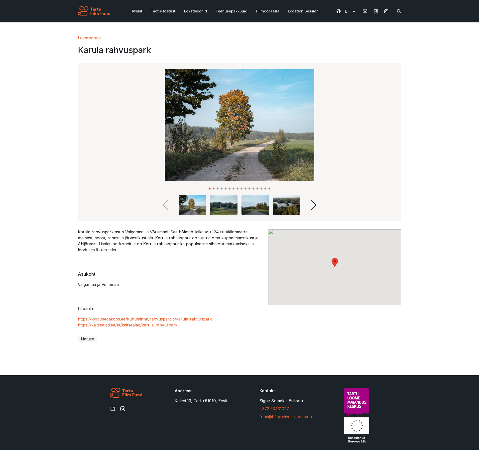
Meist (137, 11)
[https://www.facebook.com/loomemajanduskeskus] (376, 12)
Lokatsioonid (195, 11)
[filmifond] (94, 11)
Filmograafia (267, 11)
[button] (210, 189)
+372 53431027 (274, 408)
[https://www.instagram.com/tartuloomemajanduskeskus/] (386, 12)
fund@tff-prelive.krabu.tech (285, 416)
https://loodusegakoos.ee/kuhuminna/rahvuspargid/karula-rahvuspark (145, 319)
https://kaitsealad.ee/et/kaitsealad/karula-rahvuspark (127, 324)
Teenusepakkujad (231, 11)
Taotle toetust (163, 11)
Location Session (303, 11)
